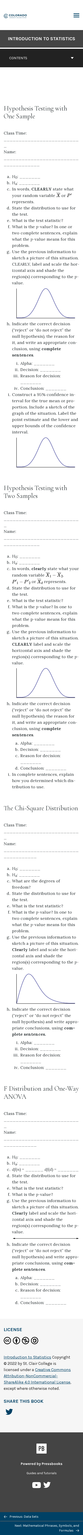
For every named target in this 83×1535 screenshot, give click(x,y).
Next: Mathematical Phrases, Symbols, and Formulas (47, 1528)
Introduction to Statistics (41, 38)
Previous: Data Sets (24, 1517)
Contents (18, 58)
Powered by (41, 1463)
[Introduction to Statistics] (15, 15)
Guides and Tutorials (42, 1473)
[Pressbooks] (41, 1449)
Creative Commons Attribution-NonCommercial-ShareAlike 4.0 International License (37, 1376)
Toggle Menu (76, 15)
